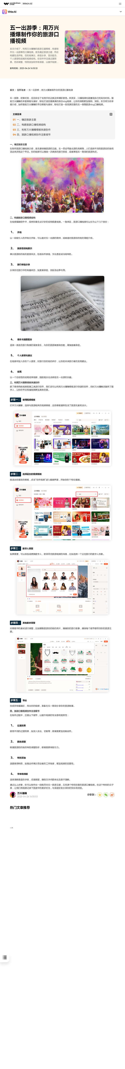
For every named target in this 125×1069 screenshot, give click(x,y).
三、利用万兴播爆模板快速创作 (34, 129)
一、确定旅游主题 (26, 119)
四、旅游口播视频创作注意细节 (34, 134)
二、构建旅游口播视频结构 (31, 124)
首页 (12, 90)
